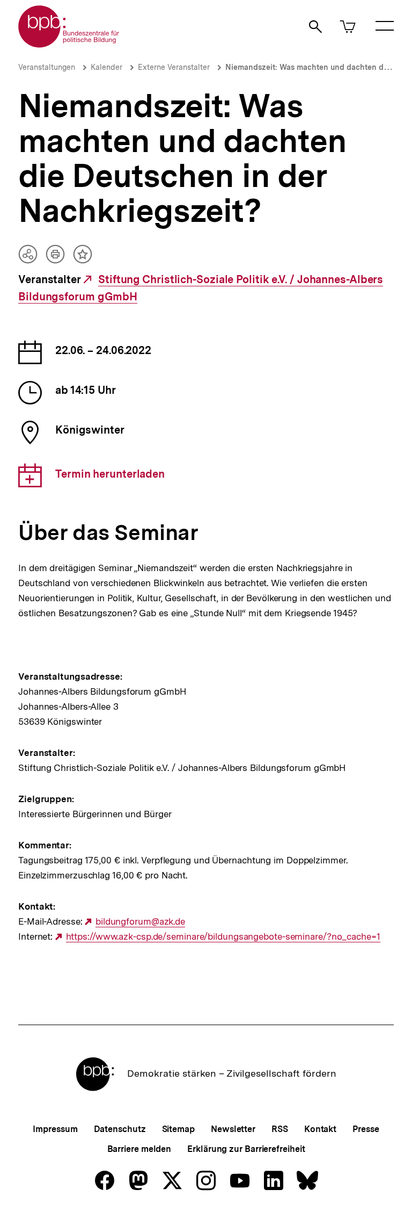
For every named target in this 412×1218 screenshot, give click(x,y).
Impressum (55, 1129)
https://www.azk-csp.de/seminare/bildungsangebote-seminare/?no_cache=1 (223, 936)
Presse (365, 1129)
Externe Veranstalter (174, 67)
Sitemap (178, 1129)
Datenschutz (120, 1129)
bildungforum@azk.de (140, 921)
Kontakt (320, 1129)
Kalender (106, 67)
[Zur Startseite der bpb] (69, 44)
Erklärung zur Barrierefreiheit (246, 1149)
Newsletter (233, 1129)
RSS (279, 1129)
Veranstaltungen (46, 67)
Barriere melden (139, 1149)
